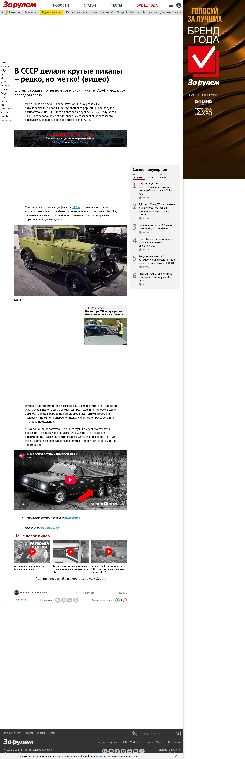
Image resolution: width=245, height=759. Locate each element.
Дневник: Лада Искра (174, 12)
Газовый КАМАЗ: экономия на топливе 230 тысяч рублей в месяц (155, 277)
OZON (55, 142)
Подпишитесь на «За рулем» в (70, 578)
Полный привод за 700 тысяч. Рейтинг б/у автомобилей (156, 226)
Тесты (116, 5)
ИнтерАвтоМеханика (22, 12)
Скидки (134, 12)
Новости (61, 5)
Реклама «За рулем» (169, 749)
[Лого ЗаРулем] (19, 4)
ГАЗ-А (76, 207)
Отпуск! (122, 12)
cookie (99, 755)
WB (62, 142)
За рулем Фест (12, 732)
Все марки (6, 120)
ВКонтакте (72, 517)
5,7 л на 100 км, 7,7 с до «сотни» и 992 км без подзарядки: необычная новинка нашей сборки (157, 209)
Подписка (174, 742)
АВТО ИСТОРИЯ (50, 528)
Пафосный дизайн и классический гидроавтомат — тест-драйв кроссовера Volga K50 (156, 188)
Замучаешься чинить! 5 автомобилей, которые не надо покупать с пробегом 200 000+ (157, 260)
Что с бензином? (103, 12)
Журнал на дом (51, 12)
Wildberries (136, 742)
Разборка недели (77, 12)
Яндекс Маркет (80, 142)
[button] (176, 756)
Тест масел (150, 12)
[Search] (178, 733)
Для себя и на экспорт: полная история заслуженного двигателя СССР (156, 242)
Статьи (90, 5)
